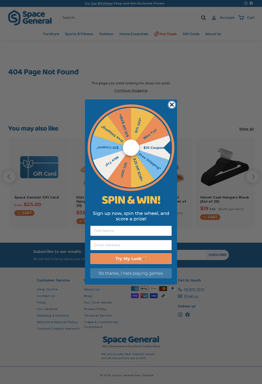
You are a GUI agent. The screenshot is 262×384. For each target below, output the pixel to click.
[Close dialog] (171, 104)
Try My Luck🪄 (131, 258)
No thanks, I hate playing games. (131, 273)
